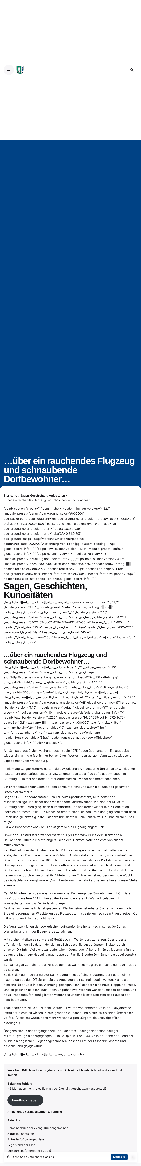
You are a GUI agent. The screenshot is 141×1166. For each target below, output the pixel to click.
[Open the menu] (9, 70)
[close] (132, 1157)
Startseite (119, 1156)
